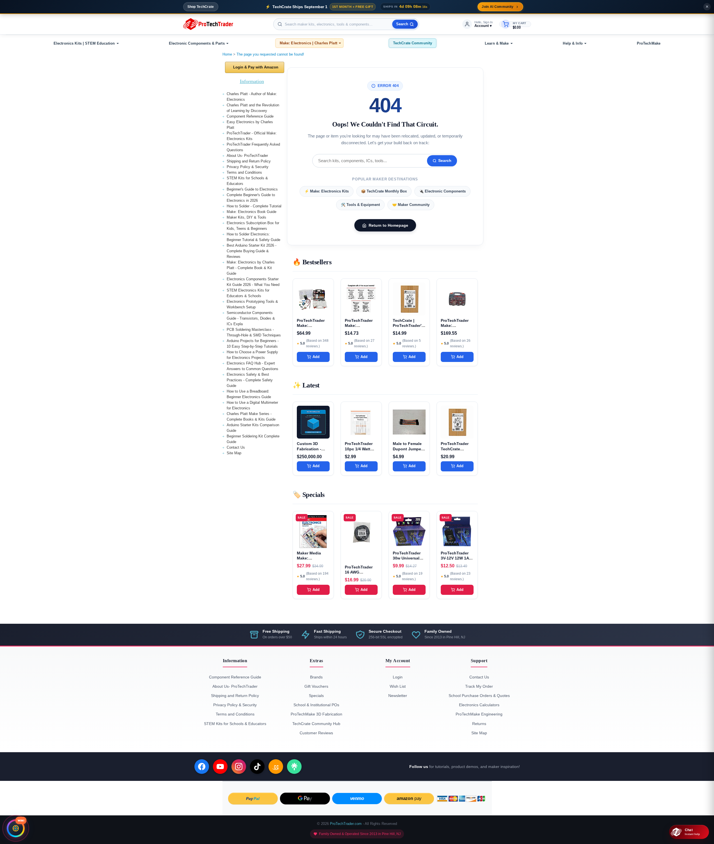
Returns (479, 723)
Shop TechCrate (200, 6)
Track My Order (479, 686)
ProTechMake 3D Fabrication (316, 714)
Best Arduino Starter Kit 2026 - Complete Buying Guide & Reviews (251, 251)
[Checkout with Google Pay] (305, 798)
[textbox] (346, 24)
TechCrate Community (412, 43)
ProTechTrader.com (346, 824)
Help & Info (572, 43)
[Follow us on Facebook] (201, 766)
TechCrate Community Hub (316, 723)
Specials (316, 695)
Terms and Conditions (244, 172)
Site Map (234, 453)
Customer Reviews (316, 733)
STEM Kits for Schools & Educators (235, 723)
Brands (316, 677)
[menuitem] (85, 43)
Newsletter (397, 695)
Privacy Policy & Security (247, 167)
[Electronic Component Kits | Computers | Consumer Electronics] (208, 24)
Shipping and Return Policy (249, 161)
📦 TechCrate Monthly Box (384, 191)
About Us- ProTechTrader (247, 155)
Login (398, 677)
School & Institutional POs (316, 705)
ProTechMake (648, 43)
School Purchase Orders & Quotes (479, 695)
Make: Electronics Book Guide (251, 212)
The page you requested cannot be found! (270, 54)
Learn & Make (497, 43)
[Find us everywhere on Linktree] (294, 766)
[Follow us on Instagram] (238, 766)
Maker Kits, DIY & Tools (246, 217)
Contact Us (236, 447)
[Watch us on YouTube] (220, 766)
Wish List (398, 686)
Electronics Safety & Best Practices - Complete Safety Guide (250, 380)
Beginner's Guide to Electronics (252, 189)
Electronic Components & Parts (197, 43)
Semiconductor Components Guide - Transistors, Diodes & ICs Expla (251, 318)
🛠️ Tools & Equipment (360, 205)
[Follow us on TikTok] (257, 766)
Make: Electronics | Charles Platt (308, 43)
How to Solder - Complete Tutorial (254, 206)
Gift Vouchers (316, 686)
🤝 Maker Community (411, 205)
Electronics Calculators (479, 705)
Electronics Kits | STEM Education (84, 43)
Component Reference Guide (250, 116)
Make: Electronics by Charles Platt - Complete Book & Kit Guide (251, 268)
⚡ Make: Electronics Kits (326, 191)
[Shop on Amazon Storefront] (275, 766)
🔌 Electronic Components (442, 191)
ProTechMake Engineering (479, 714)
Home (227, 54)
